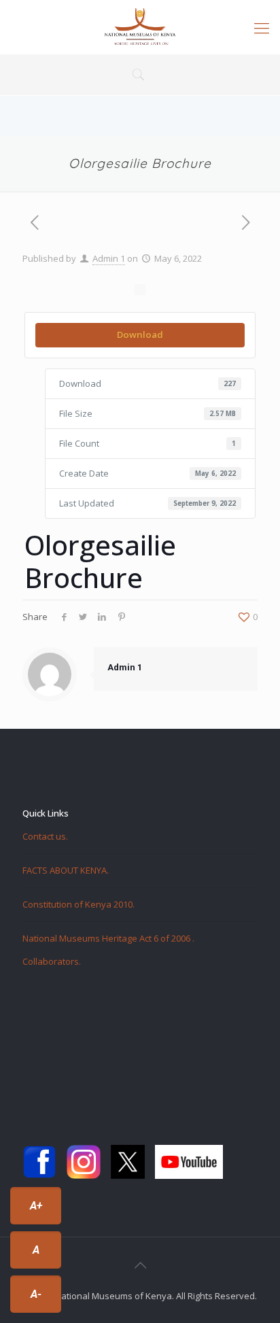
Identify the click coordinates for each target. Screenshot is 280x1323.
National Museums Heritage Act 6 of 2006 (107, 938)
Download (140, 334)
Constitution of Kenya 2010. (78, 904)
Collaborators (50, 961)
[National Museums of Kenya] (140, 27)
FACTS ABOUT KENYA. (65, 870)
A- (36, 1294)
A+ (36, 1205)
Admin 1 (108, 258)
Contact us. (45, 836)
